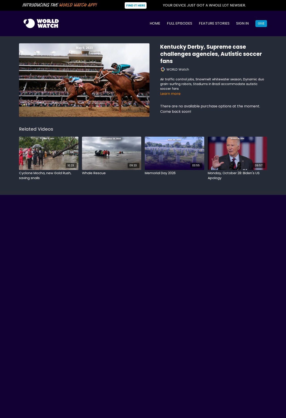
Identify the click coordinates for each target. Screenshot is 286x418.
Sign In (242, 23)
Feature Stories (214, 23)
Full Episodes (179, 23)
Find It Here (135, 5)
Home (155, 23)
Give (261, 23)
